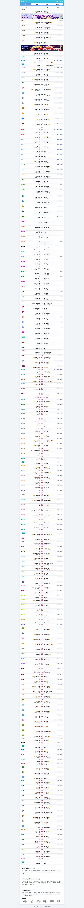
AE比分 (45, 902)
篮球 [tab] (60, 1)
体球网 (25, 900)
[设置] (62, 1)
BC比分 (39, 902)
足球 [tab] (57, 1)
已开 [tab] (37, 7)
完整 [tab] (26, 7)
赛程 (37, 4)
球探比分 (32, 901)
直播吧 (57, 4)
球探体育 (58, 901)
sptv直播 (32, 900)
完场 (47, 4)
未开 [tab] (47, 7)
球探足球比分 (45, 900)
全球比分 (38, 900)
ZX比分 (25, 902)
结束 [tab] (58, 7)
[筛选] (21, 1)
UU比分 (32, 902)
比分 (26, 4)
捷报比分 (58, 900)
